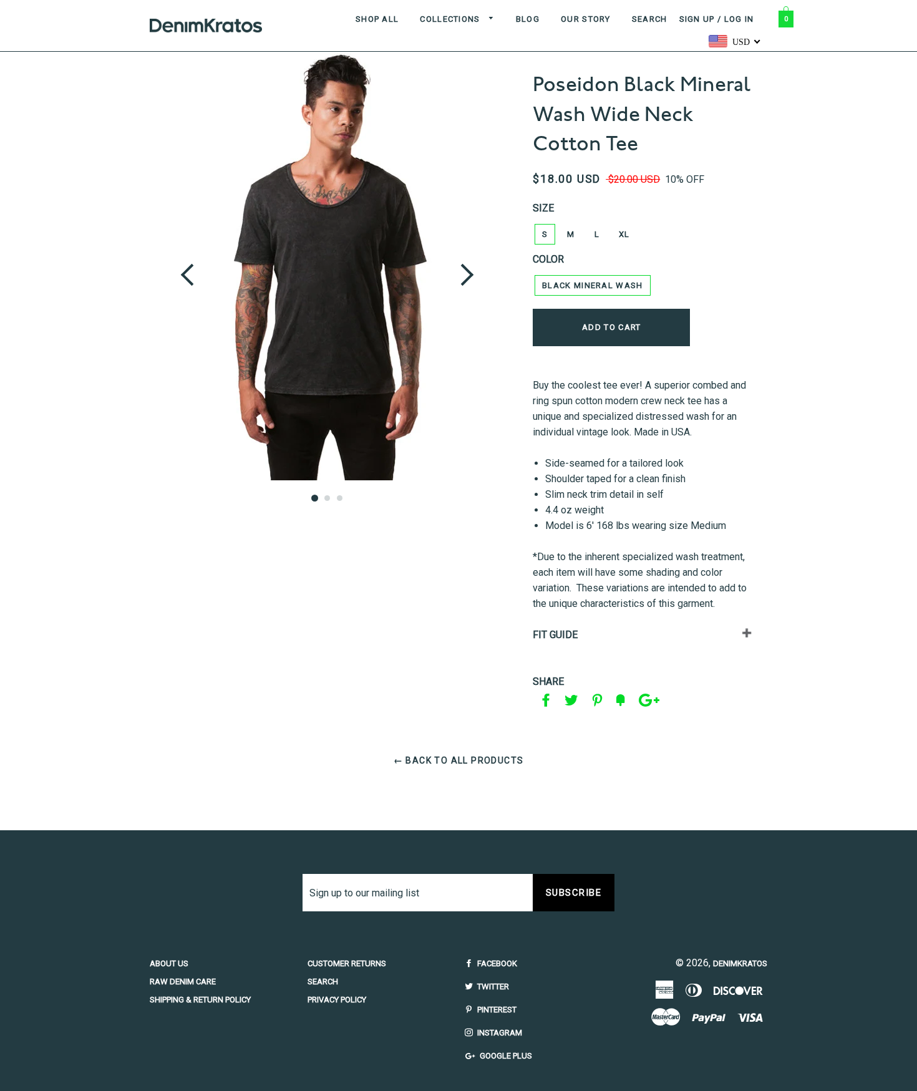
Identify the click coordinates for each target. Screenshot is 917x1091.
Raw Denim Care (183, 981)
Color (548, 259)
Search (649, 19)
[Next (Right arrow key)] (469, 267)
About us (169, 963)
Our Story (586, 19)
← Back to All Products (459, 760)
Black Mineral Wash (592, 285)
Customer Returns (347, 963)
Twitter (492, 986)
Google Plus (505, 1055)
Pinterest (496, 1009)
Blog (528, 19)
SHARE (548, 681)
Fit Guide (555, 635)
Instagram (498, 1032)
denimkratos (740, 963)
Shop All (377, 19)
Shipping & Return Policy (200, 999)
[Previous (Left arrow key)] (185, 267)
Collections (451, 19)
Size (543, 208)
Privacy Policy (337, 999)
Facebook (496, 963)
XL (624, 234)
